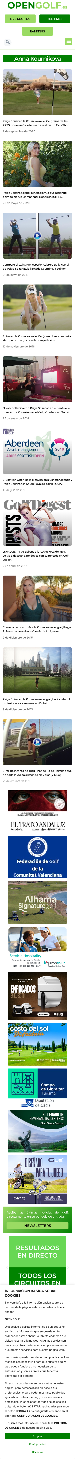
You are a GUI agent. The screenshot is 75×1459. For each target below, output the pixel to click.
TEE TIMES (54, 19)
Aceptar (37, 1436)
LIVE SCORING (20, 19)
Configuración (37, 1443)
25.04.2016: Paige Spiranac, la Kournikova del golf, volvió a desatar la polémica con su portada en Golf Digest (35, 555)
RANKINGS (37, 31)
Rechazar (37, 1451)
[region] (37, 1372)
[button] (8, 42)
